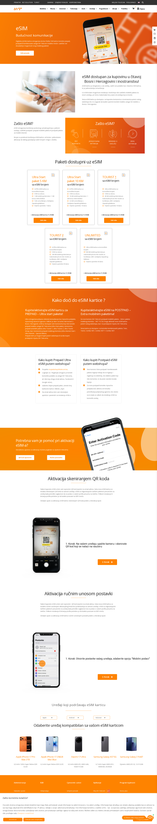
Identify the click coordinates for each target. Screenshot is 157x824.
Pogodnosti (103, 9)
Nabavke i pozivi (19, 791)
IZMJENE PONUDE (61, 2)
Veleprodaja (44, 791)
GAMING (50, 2)
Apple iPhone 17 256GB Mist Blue (52, 758)
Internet (62, 9)
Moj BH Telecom (99, 791)
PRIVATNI (17, 2)
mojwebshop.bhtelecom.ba (58, 369)
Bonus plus (124, 791)
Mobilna (43, 9)
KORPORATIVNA (75, 2)
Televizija (73, 9)
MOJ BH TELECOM (118, 2)
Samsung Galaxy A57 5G (105, 756)
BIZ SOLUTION (27, 2)
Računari (99, 718)
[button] (133, 7)
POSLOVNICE (131, 2)
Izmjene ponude (72, 791)
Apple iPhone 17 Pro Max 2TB (25, 758)
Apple (44, 718)
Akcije (114, 9)
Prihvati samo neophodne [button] (34, 819)
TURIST (36, 2)
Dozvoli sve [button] (13, 819)
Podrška (124, 9)
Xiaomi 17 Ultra (78, 756)
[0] (133, 7)
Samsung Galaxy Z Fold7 (131, 756)
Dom (83, 9)
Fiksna (52, 9)
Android (71, 718)
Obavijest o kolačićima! (25, 813)
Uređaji (92, 9)
